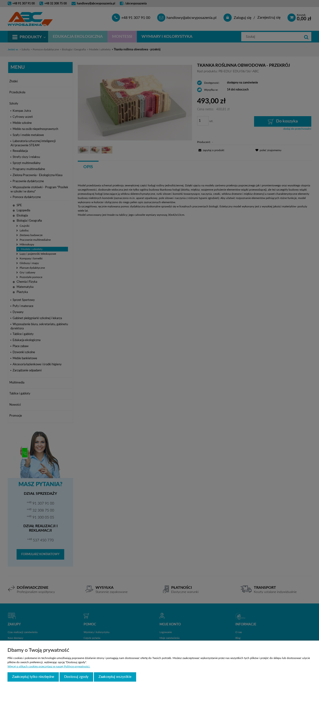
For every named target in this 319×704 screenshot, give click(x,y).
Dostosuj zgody (76, 677)
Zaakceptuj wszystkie (115, 677)
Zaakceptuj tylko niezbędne (33, 677)
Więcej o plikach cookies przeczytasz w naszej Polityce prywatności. (48, 666)
